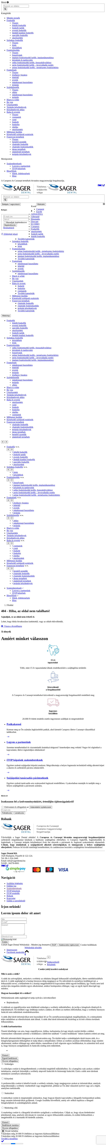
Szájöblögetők (18, 271)
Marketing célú (11, 1108)
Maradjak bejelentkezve (16, 222)
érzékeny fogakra (19, 375)
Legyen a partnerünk (19, 742)
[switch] (2, 1108)
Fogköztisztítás (18, 249)
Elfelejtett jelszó (10, 234)
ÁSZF (54, 945)
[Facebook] (25, 954)
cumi (14, 405)
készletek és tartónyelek (22, 350)
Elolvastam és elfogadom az (27, 807)
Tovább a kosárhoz (9, 1138)
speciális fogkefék (20, 328)
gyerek (21, 268)
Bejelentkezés (10, 225)
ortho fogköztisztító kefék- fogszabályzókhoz (31, 348)
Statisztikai (9, 1093)
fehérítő (21, 266)
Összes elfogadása (10, 1061)
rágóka (15, 412)
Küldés (5, 942)
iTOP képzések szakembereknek (25, 760)
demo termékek (19, 432)
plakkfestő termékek (21, 437)
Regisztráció (8, 228)
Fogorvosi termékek (21, 301)
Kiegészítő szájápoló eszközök (25, 298)
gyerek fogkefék (19, 325)
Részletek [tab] (51, 964)
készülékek (22, 244)
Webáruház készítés (33, 947)
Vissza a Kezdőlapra (12, 626)
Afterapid (35, 216)
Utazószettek (17, 281)
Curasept (40, 209)
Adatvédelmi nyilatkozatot (40, 807)
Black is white (18, 276)
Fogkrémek (17, 261)
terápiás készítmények (27, 308)
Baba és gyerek (19, 283)
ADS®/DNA (37, 214)
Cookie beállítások (88, 945)
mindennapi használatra (28, 263)
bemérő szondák (19, 434)
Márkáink (41, 204)
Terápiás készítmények (16, 395)
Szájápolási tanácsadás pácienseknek (27, 777)
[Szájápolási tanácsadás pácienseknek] (8, 790)
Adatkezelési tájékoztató (69, 945)
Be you (15, 278)
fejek (20, 246)
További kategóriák (26, 239)
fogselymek (17, 353)
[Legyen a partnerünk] (8, 754)
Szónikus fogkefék (20, 241)
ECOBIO (35, 224)
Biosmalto (35, 219)
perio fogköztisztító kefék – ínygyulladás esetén (38, 254)
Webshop (6, 316)
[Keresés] (5, 9)
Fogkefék (35, 229)
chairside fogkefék (26, 303)
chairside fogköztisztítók (28, 306)
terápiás (15, 372)
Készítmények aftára (15, 397)
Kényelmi (8, 1078)
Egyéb (39, 211)
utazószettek (36, 231)
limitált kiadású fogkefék (23, 335)
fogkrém (21, 288)
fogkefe (21, 286)
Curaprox (35, 226)
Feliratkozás (7, 813)
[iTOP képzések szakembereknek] (8, 772)
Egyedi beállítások (9, 1058)
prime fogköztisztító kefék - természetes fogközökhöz (41, 251)
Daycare (34, 221)
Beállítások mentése (10, 1125)
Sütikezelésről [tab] (53, 962)
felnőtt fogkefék (38, 236)
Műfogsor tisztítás (20, 296)
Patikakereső (14, 724)
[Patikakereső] (8, 737)
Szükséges (9, 1064)
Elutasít (5, 1055)
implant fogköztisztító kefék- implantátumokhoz (38, 256)
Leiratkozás (19, 813)
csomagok (22, 291)
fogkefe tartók (37, 234)
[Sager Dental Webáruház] (24, 189)
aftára (14, 385)
